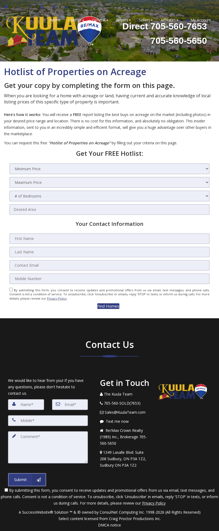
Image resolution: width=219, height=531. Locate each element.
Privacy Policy (57, 298)
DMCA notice (109, 525)
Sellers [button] (144, 19)
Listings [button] (74, 19)
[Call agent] (19, 6)
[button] (108, 306)
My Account (200, 19)
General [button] (98, 19)
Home (55, 19)
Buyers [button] (122, 19)
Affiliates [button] (168, 19)
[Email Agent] (8, 6)
